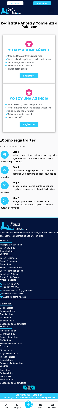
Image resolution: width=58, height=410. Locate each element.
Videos (40, 407)
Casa (6, 407)
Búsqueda (17, 407)
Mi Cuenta (52, 407)
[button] (15, 3)
